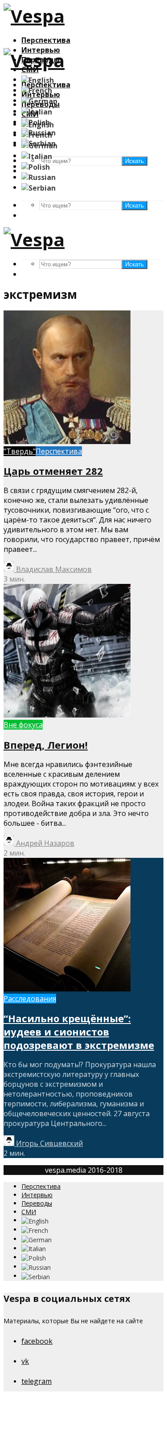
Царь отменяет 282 (53, 470)
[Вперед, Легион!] (67, 715)
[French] (36, 90)
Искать (134, 205)
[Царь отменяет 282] (67, 441)
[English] (37, 79)
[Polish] (35, 166)
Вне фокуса (23, 725)
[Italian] (36, 111)
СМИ (28, 1211)
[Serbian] (38, 187)
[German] (39, 100)
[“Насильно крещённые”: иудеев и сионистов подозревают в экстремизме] (67, 989)
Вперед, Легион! (46, 744)
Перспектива (45, 40)
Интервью (37, 1195)
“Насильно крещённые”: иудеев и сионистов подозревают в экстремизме (79, 1031)
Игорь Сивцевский (48, 1143)
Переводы (36, 1203)
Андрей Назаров (44, 843)
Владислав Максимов (53, 569)
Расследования (30, 998)
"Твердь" (20, 451)
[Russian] (38, 177)
